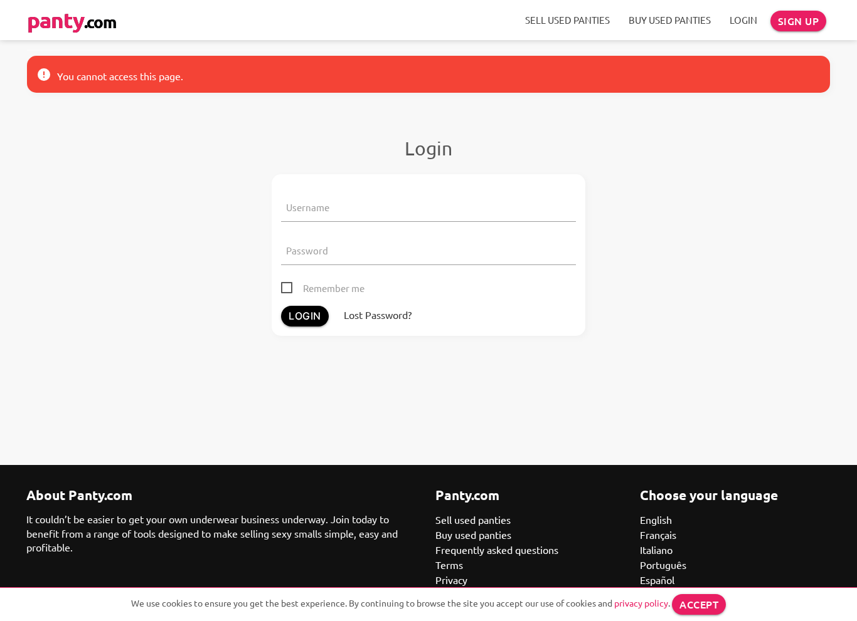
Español (657, 579)
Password (307, 250)
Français (658, 534)
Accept (698, 604)
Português (663, 564)
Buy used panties (670, 20)
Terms (449, 564)
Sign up (798, 21)
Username (307, 207)
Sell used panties (567, 20)
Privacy (451, 579)
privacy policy (641, 602)
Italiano (656, 549)
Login (743, 20)
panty (71, 19)
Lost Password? (378, 314)
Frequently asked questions (496, 549)
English (656, 519)
